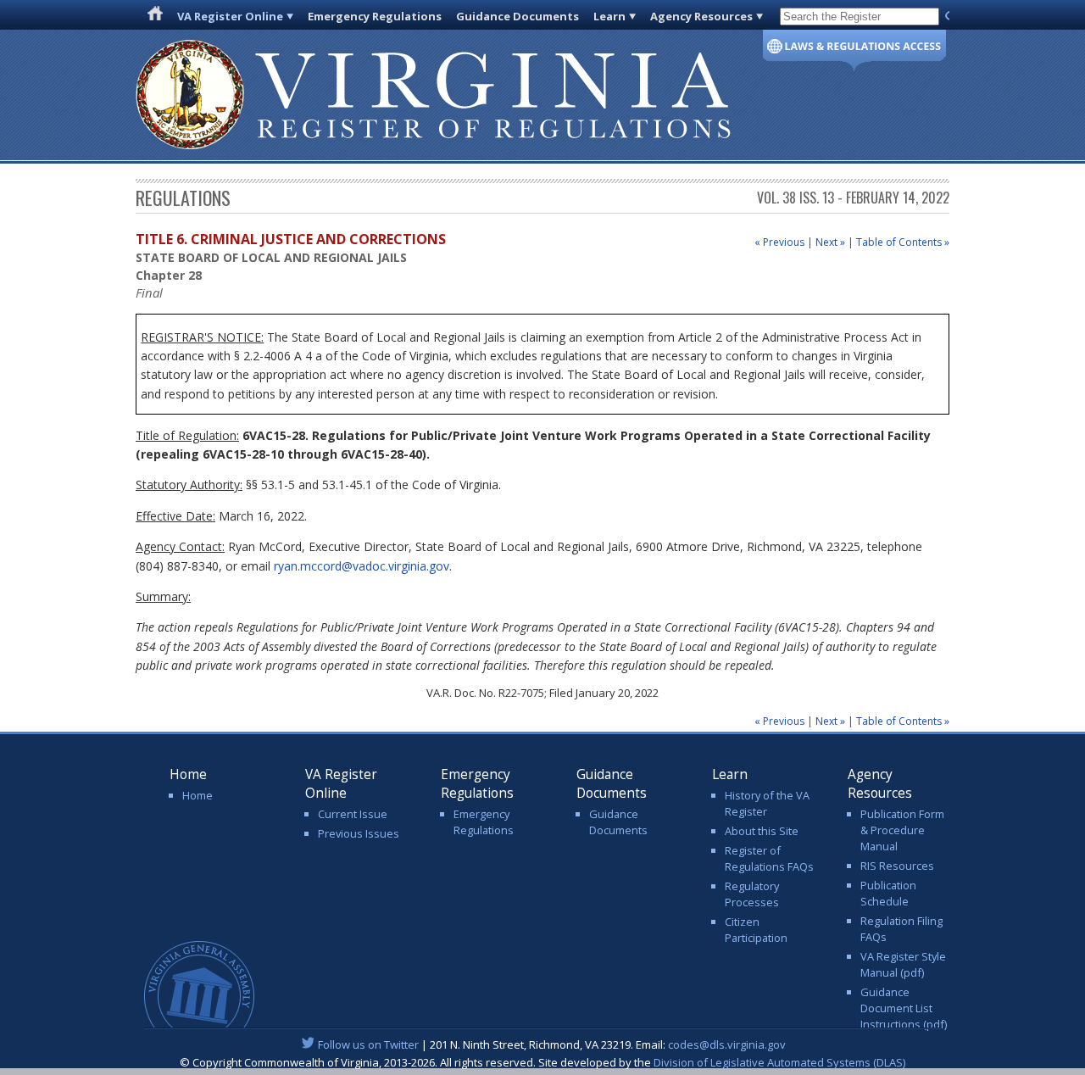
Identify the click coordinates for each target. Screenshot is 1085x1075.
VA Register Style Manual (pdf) (903, 964)
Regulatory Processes (752, 894)
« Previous (779, 242)
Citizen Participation (756, 929)
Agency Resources (701, 16)
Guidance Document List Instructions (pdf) (903, 1008)
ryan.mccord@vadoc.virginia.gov (361, 566)
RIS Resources (897, 865)
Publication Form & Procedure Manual (902, 830)
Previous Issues (358, 833)
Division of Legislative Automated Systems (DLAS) (779, 1062)
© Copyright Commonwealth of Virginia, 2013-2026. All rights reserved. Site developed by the (542, 1062)
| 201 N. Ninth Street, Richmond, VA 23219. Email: (552, 1044)
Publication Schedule (888, 893)
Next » (830, 242)
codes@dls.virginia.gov (727, 1044)
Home (197, 795)
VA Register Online (230, 16)
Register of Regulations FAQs (769, 858)
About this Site (761, 830)
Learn (609, 16)
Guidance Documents (517, 16)
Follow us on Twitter (368, 1044)
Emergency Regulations (375, 16)
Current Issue (352, 814)
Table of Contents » (902, 242)
